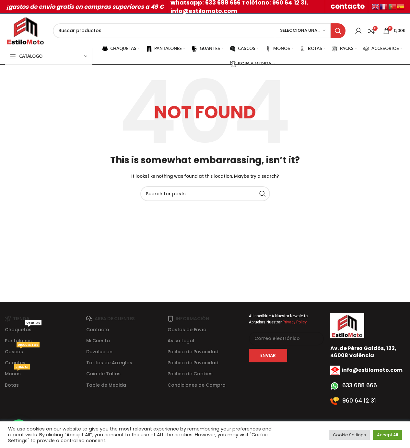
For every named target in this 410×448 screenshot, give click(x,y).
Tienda (21, 318)
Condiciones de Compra (197, 385)
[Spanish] (401, 6)
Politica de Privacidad (193, 351)
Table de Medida (106, 385)
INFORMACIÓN (192, 318)
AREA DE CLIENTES (115, 318)
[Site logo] (25, 30)
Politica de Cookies (190, 373)
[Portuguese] (392, 6)
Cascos (21, 350)
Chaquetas (22, 328)
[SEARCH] (338, 30)
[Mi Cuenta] (358, 30)
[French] (384, 6)
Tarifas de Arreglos (109, 362)
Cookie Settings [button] (349, 435)
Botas (12, 385)
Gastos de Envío (187, 329)
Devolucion (99, 351)
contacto (348, 6)
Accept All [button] (387, 435)
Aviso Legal (181, 340)
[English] (375, 6)
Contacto (97, 329)
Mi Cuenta (98, 340)
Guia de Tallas (103, 373)
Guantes (15, 362)
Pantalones (18, 340)
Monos (17, 372)
